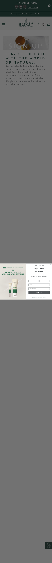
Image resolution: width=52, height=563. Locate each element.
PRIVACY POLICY (44, 297)
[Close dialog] (51, 264)
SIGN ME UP (39, 292)
